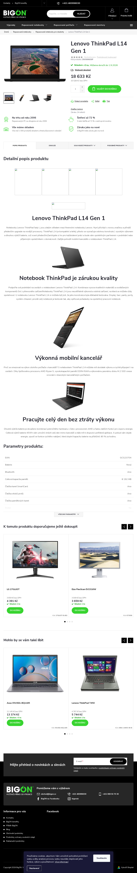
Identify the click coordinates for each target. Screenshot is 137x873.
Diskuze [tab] (52, 145)
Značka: (77, 109)
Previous (124, 526)
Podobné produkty (115, 145)
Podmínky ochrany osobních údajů (20, 837)
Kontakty (6, 3)
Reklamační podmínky (15, 841)
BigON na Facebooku (50, 798)
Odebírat (118, 761)
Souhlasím (102, 858)
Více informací (61, 861)
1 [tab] (65, 621)
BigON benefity (21, 3)
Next (130, 526)
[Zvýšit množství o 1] (82, 87)
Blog (8, 829)
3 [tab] (69, 621)
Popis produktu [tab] (20, 145)
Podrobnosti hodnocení (106, 57)
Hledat (81, 13)
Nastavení (34, 868)
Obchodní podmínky (14, 833)
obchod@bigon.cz (48, 794)
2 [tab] (67, 621)
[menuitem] (10, 25)
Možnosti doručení (83, 70)
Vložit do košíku (107, 88)
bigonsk (75, 798)
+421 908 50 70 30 (111, 794)
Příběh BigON (12, 825)
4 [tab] (72, 621)
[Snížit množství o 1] (82, 91)
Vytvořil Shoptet (127, 867)
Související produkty (83, 145)
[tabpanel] (36, 575)
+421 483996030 (79, 794)
